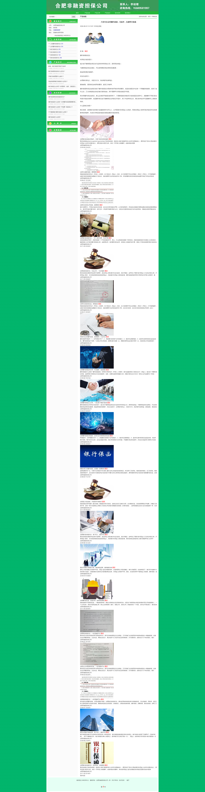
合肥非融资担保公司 (86, 145)
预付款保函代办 (54, 58)
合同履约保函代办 (55, 46)
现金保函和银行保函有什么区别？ (58, 81)
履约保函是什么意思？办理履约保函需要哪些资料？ (62, 102)
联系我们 (127, 13)
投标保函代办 (54, 55)
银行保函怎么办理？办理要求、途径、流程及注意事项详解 (62, 86)
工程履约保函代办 (55, 44)
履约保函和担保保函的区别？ (56, 97)
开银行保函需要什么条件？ (56, 76)
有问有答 (117, 13)
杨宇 (128, 780)
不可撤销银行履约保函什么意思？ (58, 112)
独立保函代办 (54, 52)
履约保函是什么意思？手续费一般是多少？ (60, 107)
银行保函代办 (54, 49)
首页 (77, 13)
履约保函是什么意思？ (54, 117)
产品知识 (107, 13)
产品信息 (87, 13)
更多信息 (82, 775)
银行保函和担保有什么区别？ (56, 71)
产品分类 (97, 13)
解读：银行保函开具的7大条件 (57, 66)
